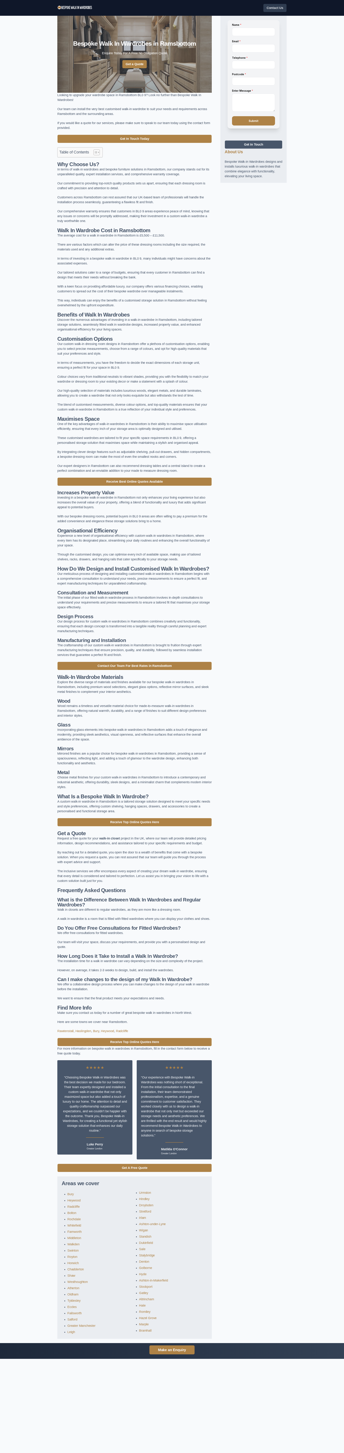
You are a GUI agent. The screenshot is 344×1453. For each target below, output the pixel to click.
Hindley (144, 1199)
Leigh (71, 1332)
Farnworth (74, 1232)
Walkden (73, 1244)
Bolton (71, 1213)
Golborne (145, 1268)
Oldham (72, 1294)
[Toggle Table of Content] (95, 152)
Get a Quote (135, 64)
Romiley (144, 1312)
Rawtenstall (65, 1031)
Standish (145, 1236)
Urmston (145, 1192)
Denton (144, 1261)
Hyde (142, 1274)
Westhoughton (77, 1282)
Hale (142, 1305)
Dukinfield (146, 1243)
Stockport (145, 1286)
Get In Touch (253, 144)
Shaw (71, 1275)
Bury (96, 1031)
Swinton (73, 1250)
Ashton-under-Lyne (152, 1224)
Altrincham (146, 1299)
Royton (72, 1257)
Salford (72, 1319)
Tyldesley (73, 1300)
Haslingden (83, 1031)
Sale (142, 1249)
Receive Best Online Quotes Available (134, 481)
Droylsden (146, 1205)
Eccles (72, 1307)
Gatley (143, 1293)
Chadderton (75, 1269)
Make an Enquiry (172, 1350)
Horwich (73, 1263)
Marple (144, 1324)
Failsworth (74, 1313)
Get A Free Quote (134, 1168)
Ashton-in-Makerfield (153, 1280)
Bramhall (145, 1330)
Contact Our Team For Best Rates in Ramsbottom (134, 666)
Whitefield (74, 1225)
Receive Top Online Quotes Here (134, 822)
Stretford (145, 1211)
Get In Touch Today (134, 139)
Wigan (143, 1230)
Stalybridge (147, 1255)
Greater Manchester (81, 1326)
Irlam (142, 1218)
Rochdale (74, 1219)
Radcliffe (122, 1031)
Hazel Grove (148, 1318)
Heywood (107, 1031)
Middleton (74, 1238)
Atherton (73, 1288)
